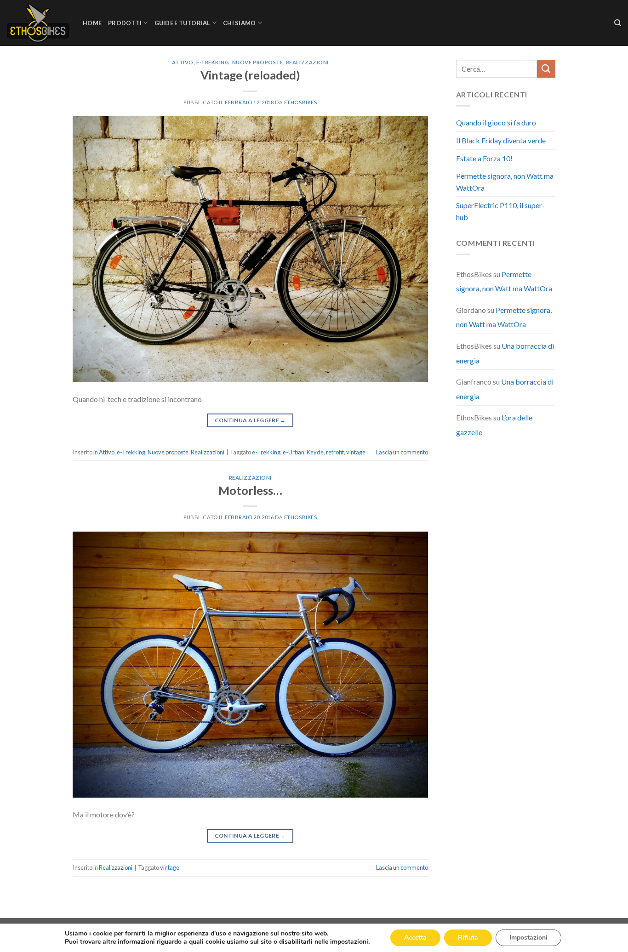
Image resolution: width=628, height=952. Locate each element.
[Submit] (546, 69)
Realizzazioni (307, 62)
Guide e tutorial (182, 23)
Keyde (315, 452)
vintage (355, 452)
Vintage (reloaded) (250, 75)
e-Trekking (212, 62)
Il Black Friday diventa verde (501, 140)
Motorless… (250, 490)
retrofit (335, 452)
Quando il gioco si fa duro (496, 122)
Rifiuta (468, 937)
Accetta (415, 937)
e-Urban (293, 452)
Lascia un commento (402, 452)
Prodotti (125, 23)
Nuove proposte (257, 62)
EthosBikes (300, 102)
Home (92, 23)
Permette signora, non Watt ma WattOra (505, 181)
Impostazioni (528, 937)
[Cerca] (617, 23)
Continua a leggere (250, 420)
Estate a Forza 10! (484, 158)
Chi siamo (239, 23)
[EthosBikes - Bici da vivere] (38, 23)
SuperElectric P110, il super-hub (500, 211)
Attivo (183, 62)
